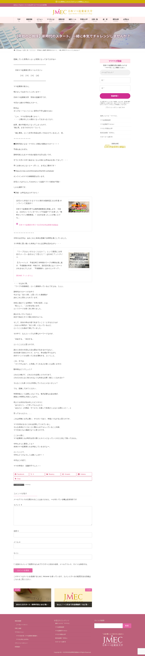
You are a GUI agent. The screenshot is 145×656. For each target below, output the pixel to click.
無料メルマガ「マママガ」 (109, 116)
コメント (18, 505)
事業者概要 (18, 621)
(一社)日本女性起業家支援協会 (70, 652)
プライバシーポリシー (112, 107)
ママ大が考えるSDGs (22, 639)
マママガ (27, 484)
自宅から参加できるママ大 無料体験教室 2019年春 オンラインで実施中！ (39, 202)
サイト (16, 553)
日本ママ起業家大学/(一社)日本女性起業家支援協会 (38, 225)
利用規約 (17, 647)
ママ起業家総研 (105, 120)
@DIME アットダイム (24, 275)
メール (17, 542)
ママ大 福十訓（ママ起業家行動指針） (27, 636)
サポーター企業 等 (106, 137)
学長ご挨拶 (18, 628)
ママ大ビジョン (19, 632)
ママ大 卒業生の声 (106, 128)
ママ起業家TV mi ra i (107, 124)
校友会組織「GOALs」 (107, 133)
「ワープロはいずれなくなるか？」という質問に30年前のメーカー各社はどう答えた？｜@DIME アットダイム (39, 254)
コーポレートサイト (22, 624)
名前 (16, 531)
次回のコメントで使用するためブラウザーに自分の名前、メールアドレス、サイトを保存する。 (52, 564)
